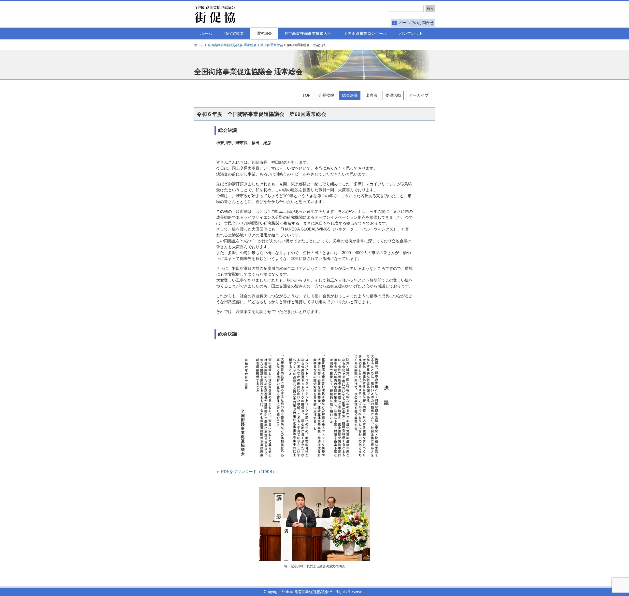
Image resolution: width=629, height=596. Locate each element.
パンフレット (411, 33)
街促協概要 (234, 33)
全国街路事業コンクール (365, 33)
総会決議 (350, 95)
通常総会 (264, 33)
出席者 (371, 95)
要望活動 (393, 95)
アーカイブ (419, 95)
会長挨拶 (326, 95)
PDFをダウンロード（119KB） (248, 472)
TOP (306, 95)
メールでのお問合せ (416, 23)
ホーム (206, 33)
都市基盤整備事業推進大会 (307, 33)
